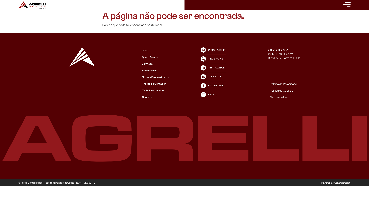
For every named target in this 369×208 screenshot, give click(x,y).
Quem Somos (150, 57)
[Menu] (347, 4)
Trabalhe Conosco (153, 90)
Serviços (147, 63)
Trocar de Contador (154, 83)
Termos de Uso (279, 97)
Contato (147, 97)
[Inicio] (32, 5)
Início (145, 50)
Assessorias (149, 70)
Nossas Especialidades (155, 77)
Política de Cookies (281, 90)
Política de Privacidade (283, 84)
